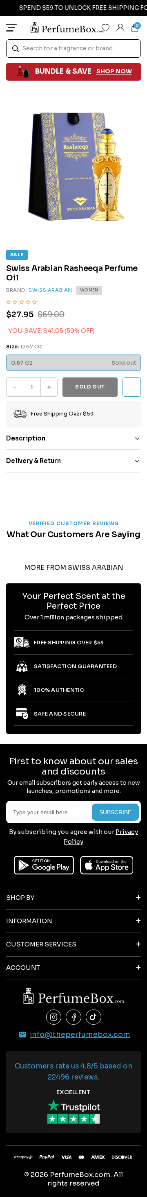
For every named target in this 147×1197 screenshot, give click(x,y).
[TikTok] (93, 1017)
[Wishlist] (106, 27)
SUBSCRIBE (115, 812)
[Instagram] (54, 1017)
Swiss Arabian (50, 290)
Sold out (90, 387)
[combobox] (73, 48)
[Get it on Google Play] (44, 865)
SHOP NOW (114, 71)
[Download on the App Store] (107, 865)
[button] (21, 302)
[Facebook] (73, 1017)
